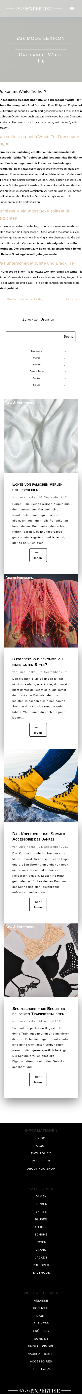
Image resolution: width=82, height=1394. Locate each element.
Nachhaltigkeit (41, 1354)
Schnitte (36, 364)
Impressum (41, 1161)
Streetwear (41, 1369)
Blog (41, 1138)
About (41, 1145)
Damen (41, 1196)
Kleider (41, 1227)
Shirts (41, 1211)
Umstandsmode (41, 1346)
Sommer (41, 1338)
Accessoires (41, 1361)
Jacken (41, 1257)
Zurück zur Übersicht (39, 319)
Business (41, 1323)
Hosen (41, 1242)
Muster (36, 357)
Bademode (41, 1272)
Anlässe (37, 378)
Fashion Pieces (37, 371)
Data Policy (41, 1153)
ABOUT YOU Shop (41, 1168)
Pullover (41, 1265)
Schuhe (36, 384)
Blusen (41, 1219)
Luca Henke (27, 497)
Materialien (36, 351)
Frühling (41, 1331)
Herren (41, 1204)
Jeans (41, 1249)
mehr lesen (38, 555)
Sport (41, 1315)
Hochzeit (41, 1308)
